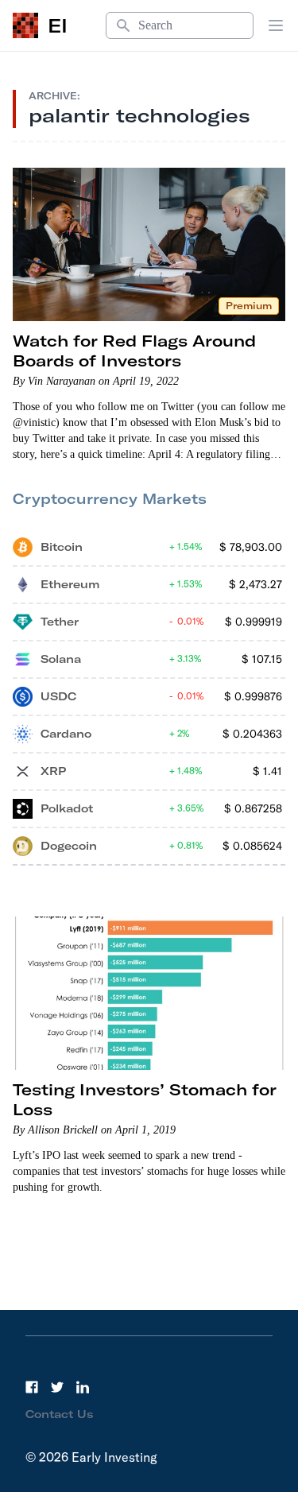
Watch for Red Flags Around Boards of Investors (134, 350)
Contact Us (59, 1414)
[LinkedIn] (82, 1387)
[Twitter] (57, 1387)
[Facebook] (31, 1387)
